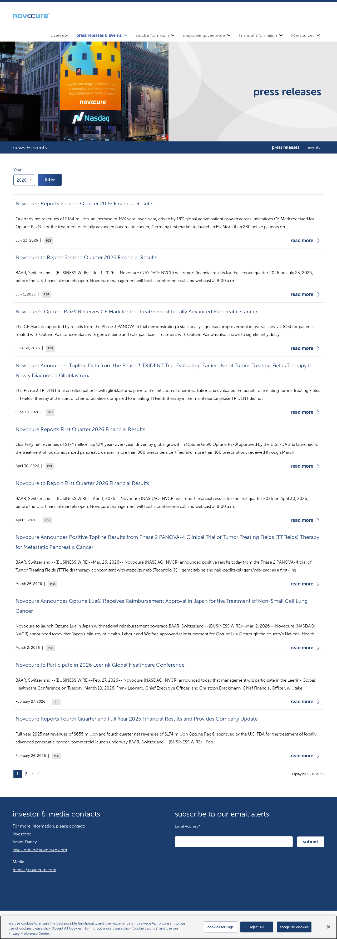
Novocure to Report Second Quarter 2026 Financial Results (86, 257)
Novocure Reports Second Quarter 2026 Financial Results (84, 203)
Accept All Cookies (294, 927)
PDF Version (48, 240)
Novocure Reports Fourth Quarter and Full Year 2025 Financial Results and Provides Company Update (137, 719)
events (314, 147)
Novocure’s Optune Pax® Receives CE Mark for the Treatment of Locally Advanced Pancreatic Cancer (136, 311)
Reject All (257, 927)
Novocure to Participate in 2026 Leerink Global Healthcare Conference (100, 665)
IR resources (302, 35)
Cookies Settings (220, 927)
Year (17, 169)
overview (59, 35)
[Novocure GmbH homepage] (31, 15)
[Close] (328, 927)
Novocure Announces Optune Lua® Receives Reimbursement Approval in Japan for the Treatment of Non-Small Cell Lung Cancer (162, 606)
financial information (258, 35)
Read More (302, 240)
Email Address (187, 826)
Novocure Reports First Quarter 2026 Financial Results (80, 429)
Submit (310, 842)
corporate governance (204, 35)
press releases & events (99, 35)
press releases (285, 147)
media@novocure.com (34, 869)
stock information (152, 35)
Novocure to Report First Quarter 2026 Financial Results (82, 483)
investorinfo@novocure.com (40, 849)
